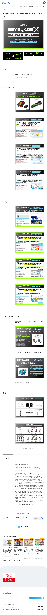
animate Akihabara (16, 517)
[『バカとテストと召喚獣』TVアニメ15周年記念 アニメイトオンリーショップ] (39, 550)
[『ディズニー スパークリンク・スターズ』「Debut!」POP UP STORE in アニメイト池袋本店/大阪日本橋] (7, 550)
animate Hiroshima (26, 517)
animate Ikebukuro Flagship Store (7, 555)
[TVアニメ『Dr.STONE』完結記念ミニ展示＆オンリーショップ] (18, 550)
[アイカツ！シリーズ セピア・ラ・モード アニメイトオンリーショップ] (28, 550)
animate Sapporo (7, 517)
